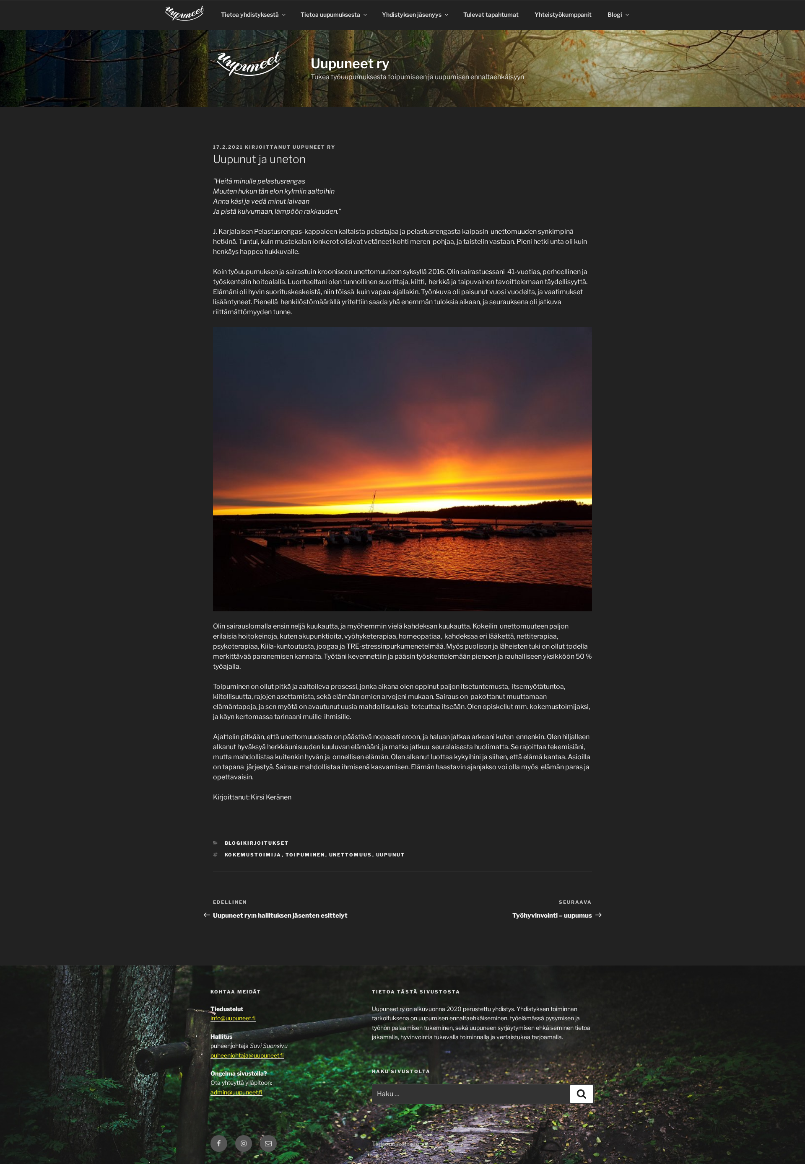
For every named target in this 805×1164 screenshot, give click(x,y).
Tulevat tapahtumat (491, 14)
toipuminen (305, 855)
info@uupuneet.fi (233, 1018)
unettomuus (350, 855)
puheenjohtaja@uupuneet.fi (247, 1055)
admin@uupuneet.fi (236, 1092)
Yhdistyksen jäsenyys (411, 14)
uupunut (390, 855)
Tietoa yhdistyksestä (250, 14)
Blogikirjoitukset (257, 843)
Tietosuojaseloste (395, 1143)
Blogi (615, 14)
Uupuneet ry (350, 63)
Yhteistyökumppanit (563, 14)
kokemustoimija (253, 855)
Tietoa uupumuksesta (330, 14)
